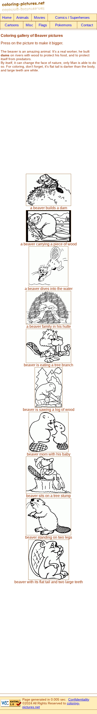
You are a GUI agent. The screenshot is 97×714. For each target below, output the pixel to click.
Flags (43, 25)
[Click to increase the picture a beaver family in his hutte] (48, 323)
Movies (39, 17)
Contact (87, 25)
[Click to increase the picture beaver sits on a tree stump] (48, 492)
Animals (22, 17)
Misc (29, 25)
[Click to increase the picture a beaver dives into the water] (48, 285)
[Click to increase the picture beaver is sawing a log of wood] (48, 406)
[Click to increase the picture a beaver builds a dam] (48, 205)
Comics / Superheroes (72, 17)
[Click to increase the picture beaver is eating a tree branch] (48, 362)
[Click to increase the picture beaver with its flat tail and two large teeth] (48, 579)
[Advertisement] (48, 121)
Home (7, 17)
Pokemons (63, 25)
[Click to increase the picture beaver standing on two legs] (48, 534)
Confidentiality (78, 699)
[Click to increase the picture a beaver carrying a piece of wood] (48, 241)
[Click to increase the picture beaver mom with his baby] (49, 451)
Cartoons (12, 25)
